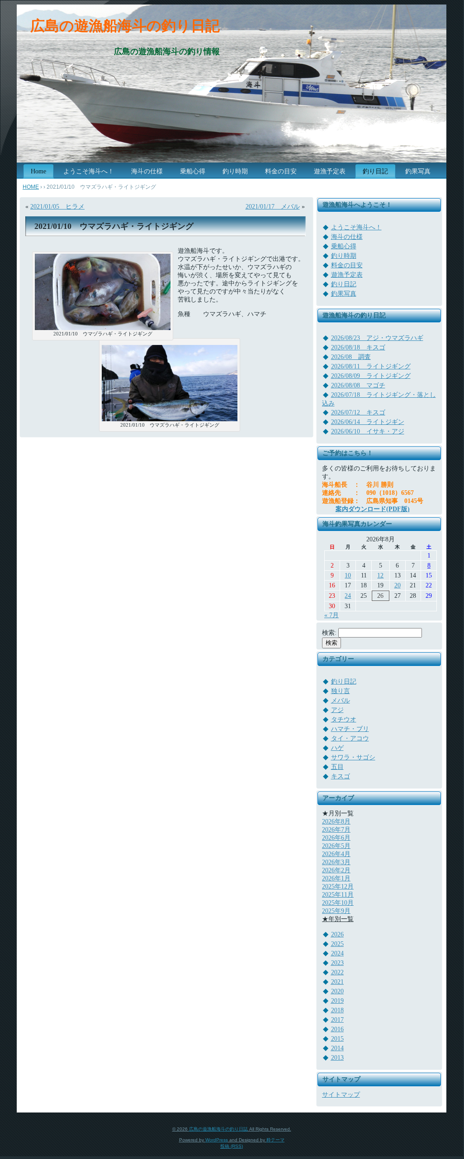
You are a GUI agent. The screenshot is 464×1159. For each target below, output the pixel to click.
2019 (337, 1000)
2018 (337, 1010)
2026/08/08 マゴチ (358, 385)
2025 (337, 943)
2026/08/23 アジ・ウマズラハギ (377, 338)
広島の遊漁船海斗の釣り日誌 (218, 1128)
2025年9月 (336, 911)
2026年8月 (336, 821)
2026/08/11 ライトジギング (371, 366)
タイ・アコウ (350, 738)
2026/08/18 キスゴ (358, 347)
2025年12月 (338, 886)
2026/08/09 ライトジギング (371, 375)
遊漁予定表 (347, 274)
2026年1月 (336, 878)
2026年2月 (336, 870)
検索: (329, 632)
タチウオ (343, 719)
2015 (337, 1038)
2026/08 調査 (351, 357)
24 (348, 595)
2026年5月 (336, 845)
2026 (337, 934)
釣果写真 (343, 293)
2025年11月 (338, 894)
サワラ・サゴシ (353, 757)
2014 (337, 1048)
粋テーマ (275, 1139)
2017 (337, 1019)
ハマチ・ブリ (350, 729)
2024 (337, 953)
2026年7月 (336, 829)
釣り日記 (343, 284)
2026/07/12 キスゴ (358, 412)
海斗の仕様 (347, 236)
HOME (31, 187)
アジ (337, 710)
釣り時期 (343, 255)
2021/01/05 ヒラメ (57, 206)
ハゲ (337, 748)
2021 (337, 981)
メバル (340, 700)
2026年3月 (336, 862)
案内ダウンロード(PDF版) (373, 509)
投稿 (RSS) (231, 1146)
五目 (337, 766)
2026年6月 (336, 837)
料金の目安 (347, 265)
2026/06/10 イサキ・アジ (367, 431)
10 (348, 575)
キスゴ (340, 776)
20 (397, 585)
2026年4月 (336, 854)
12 (380, 575)
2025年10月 (338, 902)
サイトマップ (341, 1094)
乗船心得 (343, 246)
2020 (337, 991)
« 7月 (331, 615)
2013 (337, 1057)
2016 (337, 1029)
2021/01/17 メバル (273, 206)
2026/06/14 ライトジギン (367, 422)
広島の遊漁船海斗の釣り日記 (125, 26)
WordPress (216, 1139)
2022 (337, 972)
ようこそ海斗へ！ (356, 227)
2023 (337, 962)
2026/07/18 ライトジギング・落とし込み (379, 399)
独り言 (340, 691)
